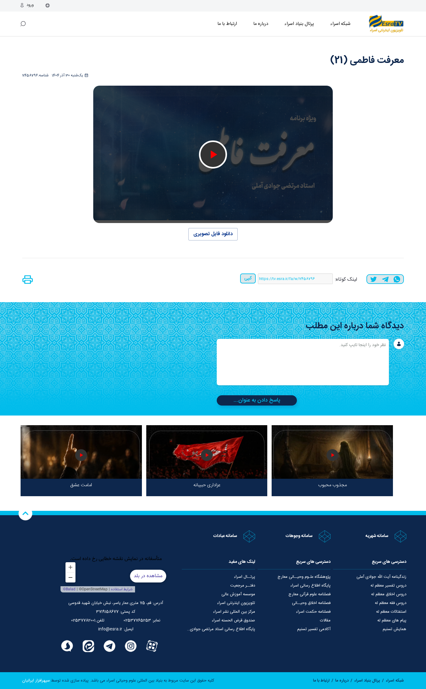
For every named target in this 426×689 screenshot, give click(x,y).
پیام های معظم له (391, 620)
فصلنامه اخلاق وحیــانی (311, 603)
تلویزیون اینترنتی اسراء (236, 603)
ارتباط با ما (227, 24)
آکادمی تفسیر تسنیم (314, 629)
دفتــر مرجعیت (242, 585)
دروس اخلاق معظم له (388, 594)
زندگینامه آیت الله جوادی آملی (381, 576)
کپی (248, 278)
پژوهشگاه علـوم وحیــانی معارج (304, 576)
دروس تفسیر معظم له (388, 585)
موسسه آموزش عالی (238, 594)
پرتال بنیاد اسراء (367, 680)
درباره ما (261, 24)
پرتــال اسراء (244, 576)
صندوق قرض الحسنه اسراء (233, 620)
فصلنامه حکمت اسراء (313, 611)
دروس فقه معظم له (390, 603)
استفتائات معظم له (391, 611)
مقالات (325, 620)
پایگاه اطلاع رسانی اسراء (310, 585)
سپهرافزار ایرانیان (36, 680)
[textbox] (303, 362)
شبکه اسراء (340, 24)
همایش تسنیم (394, 629)
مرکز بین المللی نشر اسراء (234, 611)
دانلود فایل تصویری (213, 234)
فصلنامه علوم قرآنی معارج (309, 594)
